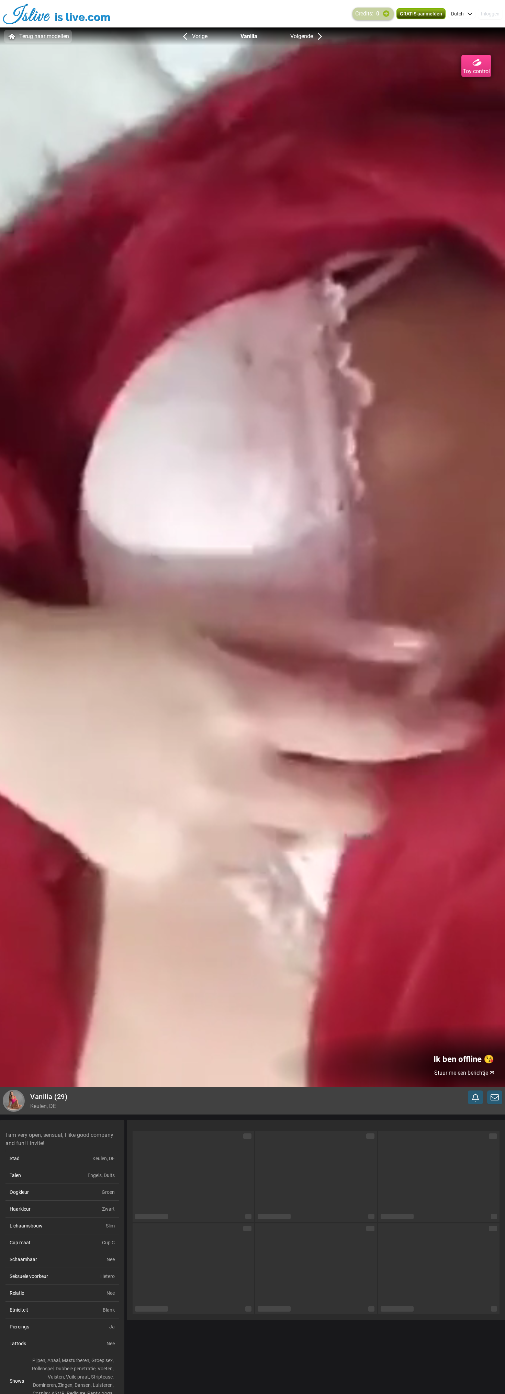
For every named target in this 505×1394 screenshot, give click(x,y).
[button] (461, 14)
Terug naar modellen (44, 36)
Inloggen (490, 13)
